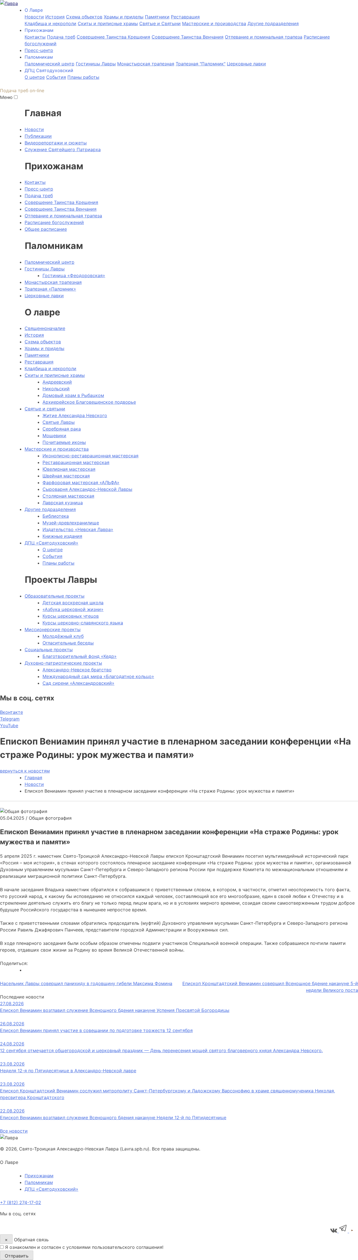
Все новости (14, 1131)
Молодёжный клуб (63, 636)
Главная (33, 777)
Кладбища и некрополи (50, 23)
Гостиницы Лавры (96, 63)
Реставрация (185, 17)
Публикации (38, 136)
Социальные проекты (49, 649)
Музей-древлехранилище (71, 523)
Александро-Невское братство (77, 669)
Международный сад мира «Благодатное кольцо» (98, 676)
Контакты (35, 37)
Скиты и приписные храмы (108, 23)
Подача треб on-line (22, 90)
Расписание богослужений (54, 222)
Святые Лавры (59, 422)
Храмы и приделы (123, 17)
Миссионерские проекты (53, 629)
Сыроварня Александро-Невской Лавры (87, 489)
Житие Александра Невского (75, 415)
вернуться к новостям (25, 771)
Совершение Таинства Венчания (187, 37)
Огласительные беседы (68, 643)
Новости (34, 17)
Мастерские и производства (214, 23)
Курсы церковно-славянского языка (83, 623)
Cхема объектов (84, 17)
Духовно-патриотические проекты (63, 663)
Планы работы (83, 77)
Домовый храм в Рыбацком (73, 395)
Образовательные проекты (54, 596)
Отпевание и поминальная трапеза (263, 37)
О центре (35, 77)
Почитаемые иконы (64, 442)
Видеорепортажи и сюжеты (56, 143)
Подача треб (61, 37)
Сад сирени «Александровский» (78, 683)
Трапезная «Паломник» (50, 289)
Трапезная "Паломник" (200, 63)
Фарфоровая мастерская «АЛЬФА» (81, 482)
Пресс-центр (39, 50)
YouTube (9, 725)
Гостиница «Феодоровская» (74, 275)
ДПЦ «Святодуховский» (51, 543)
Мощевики (54, 435)
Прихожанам (39, 1175)
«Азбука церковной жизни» (73, 609)
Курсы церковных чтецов (71, 616)
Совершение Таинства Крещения (113, 37)
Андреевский (57, 382)
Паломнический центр (49, 63)
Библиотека (56, 516)
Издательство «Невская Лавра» (78, 529)
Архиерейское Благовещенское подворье (89, 402)
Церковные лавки (246, 63)
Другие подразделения (273, 23)
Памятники (157, 17)
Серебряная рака (62, 429)
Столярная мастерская (68, 496)
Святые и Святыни (160, 23)
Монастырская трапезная (145, 63)
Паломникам (39, 1182)
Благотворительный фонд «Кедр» (80, 656)
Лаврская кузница (63, 502)
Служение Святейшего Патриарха (63, 149)
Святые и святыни (45, 409)
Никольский (56, 388)
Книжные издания (62, 536)
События (56, 77)
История (55, 17)
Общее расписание (46, 229)
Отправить (17, 1256)
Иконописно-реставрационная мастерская (90, 455)
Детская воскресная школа (73, 602)
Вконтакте (11, 712)
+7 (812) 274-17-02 (20, 1202)
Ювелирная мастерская (69, 469)
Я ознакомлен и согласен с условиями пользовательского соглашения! (84, 1247)
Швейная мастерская (66, 476)
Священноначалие (45, 328)
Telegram (10, 719)
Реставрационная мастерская (76, 462)
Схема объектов (43, 341)
